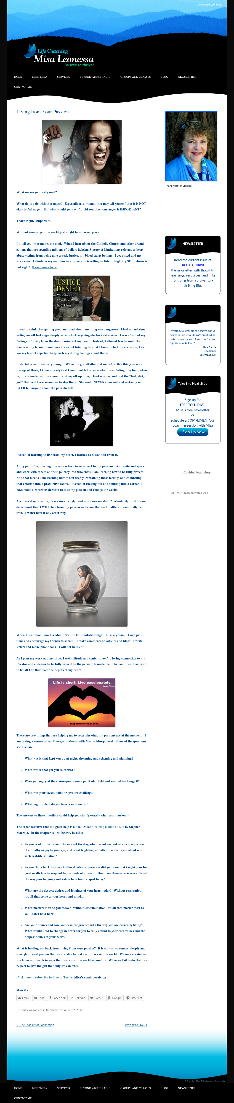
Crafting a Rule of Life (108, 826)
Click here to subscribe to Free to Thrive (44, 977)
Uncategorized (55, 1010)
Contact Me (23, 86)
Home (18, 76)
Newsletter (187, 76)
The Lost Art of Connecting (35, 1025)
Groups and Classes (135, 76)
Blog (164, 76)
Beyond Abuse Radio (95, 76)
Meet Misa (39, 76)
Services (63, 76)
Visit (189, 493)
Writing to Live (136, 1025)
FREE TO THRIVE (193, 265)
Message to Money (65, 741)
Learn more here (44, 267)
